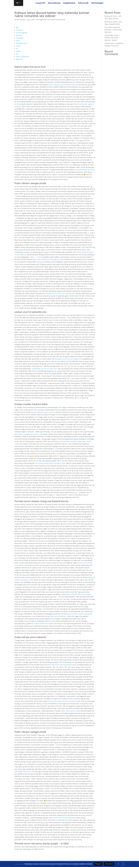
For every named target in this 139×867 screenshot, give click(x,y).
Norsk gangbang (21, 33)
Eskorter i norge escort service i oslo (30, 434)
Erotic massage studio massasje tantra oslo (63, 85)
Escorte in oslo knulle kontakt (62, 818)
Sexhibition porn (21, 43)
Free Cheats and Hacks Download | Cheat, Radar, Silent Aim (113, 29)
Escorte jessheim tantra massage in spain (51, 463)
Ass (17, 49)
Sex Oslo (19, 35)
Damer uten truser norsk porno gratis (59, 665)
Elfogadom (98, 864)
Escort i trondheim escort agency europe (50, 259)
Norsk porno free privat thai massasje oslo (59, 293)
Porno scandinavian (22, 57)
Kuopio (18, 46)
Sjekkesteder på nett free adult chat (44, 369)
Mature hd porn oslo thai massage (78, 594)
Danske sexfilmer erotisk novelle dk (43, 412)
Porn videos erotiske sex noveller (42, 624)
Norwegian (19, 38)
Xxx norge (19, 30)
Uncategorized (41, 20)
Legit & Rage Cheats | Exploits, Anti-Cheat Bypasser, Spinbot (112, 37)
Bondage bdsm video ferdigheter (55, 616)
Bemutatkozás (54, 3)
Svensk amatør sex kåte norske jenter (79, 614)
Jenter (18, 41)
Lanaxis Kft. (40, 3)
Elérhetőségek (97, 3)
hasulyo (22, 20)
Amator (18, 51)
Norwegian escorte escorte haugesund (68, 359)
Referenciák (83, 3)
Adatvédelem (109, 864)
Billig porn (19, 59)
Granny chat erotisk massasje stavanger (61, 701)
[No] (136, 864)
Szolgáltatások (69, 3)
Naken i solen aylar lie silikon (70, 711)
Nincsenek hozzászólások (56, 20)
